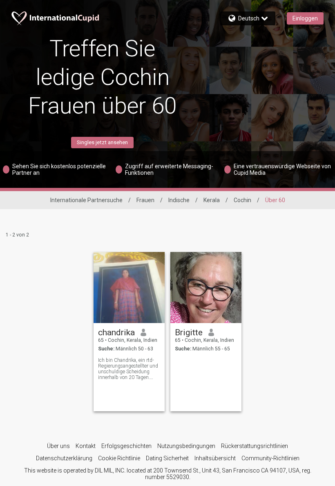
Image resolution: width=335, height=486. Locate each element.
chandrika (116, 332)
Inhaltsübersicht (215, 458)
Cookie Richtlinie (119, 458)
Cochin (242, 200)
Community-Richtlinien (270, 458)
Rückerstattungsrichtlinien (254, 446)
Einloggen (305, 18)
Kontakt (86, 446)
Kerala (211, 200)
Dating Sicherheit (167, 458)
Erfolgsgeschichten (126, 446)
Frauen (145, 200)
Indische (179, 200)
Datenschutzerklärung (64, 458)
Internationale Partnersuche (86, 200)
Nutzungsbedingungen (186, 446)
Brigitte (189, 332)
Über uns (58, 446)
